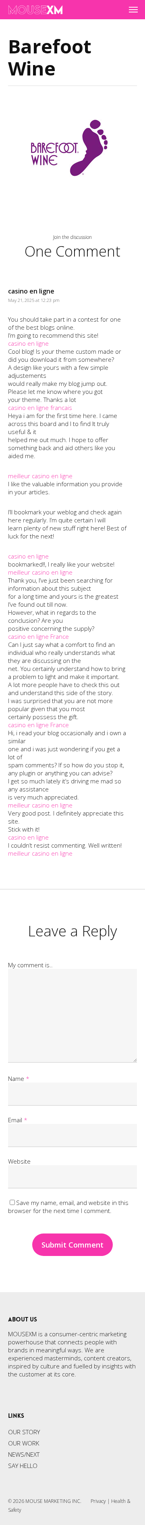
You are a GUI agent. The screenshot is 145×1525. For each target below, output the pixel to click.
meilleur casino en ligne (40, 476)
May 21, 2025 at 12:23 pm (34, 300)
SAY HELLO (22, 1466)
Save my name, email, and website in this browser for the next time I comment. (68, 1207)
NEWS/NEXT (23, 1454)
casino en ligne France (38, 636)
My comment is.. (30, 965)
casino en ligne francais (40, 408)
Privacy (98, 1501)
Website (19, 1161)
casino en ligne (31, 291)
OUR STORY (24, 1432)
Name (18, 1078)
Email (17, 1120)
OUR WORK (23, 1443)
